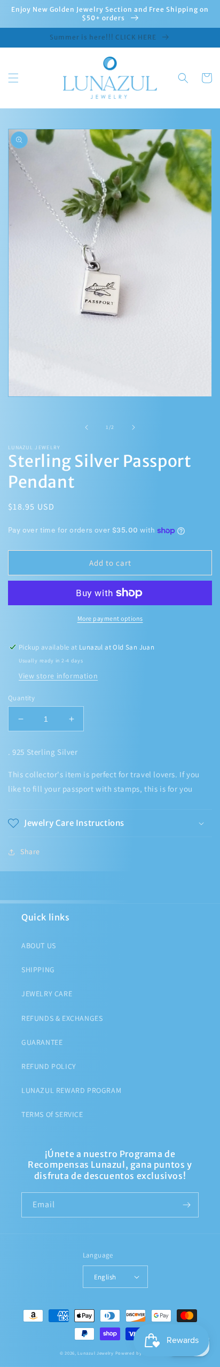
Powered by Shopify (138, 1353)
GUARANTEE (41, 1042)
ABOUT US (38, 945)
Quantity (21, 697)
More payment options (110, 618)
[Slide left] (86, 427)
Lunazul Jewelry (95, 1353)
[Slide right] (133, 427)
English (105, 1277)
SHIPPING (38, 969)
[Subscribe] (186, 1204)
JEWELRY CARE (46, 993)
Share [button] (30, 851)
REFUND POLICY (48, 1066)
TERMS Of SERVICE (52, 1114)
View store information (58, 676)
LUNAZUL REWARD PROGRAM (71, 1090)
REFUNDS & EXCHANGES (62, 1018)
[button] (13, 78)
